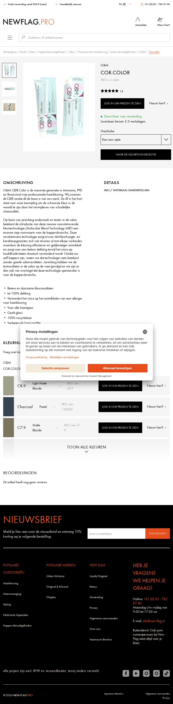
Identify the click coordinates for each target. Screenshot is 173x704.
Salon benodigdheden (123, 52)
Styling (7, 604)
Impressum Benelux (101, 639)
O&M (142, 52)
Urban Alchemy (55, 576)
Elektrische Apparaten (15, 615)
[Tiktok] (166, 673)
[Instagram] (146, 673)
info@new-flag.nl (154, 621)
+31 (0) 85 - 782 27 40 (157, 4)
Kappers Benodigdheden (17, 625)
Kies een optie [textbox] (111, 140)
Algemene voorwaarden (104, 618)
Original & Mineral (57, 586)
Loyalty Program (99, 576)
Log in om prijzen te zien (122, 103)
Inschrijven (157, 533)
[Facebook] (126, 673)
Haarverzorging (12, 594)
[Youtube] (136, 673)
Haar (32, 52)
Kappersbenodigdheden (52, 52)
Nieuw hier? (157, 103)
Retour (93, 586)
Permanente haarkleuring (92, 52)
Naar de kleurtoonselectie (136, 154)
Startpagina (9, 52)
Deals (22, 52)
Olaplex (51, 597)
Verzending (96, 597)
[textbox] (125, 4)
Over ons (95, 629)
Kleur (72, 52)
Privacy (94, 608)
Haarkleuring (10, 583)
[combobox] (125, 4)
